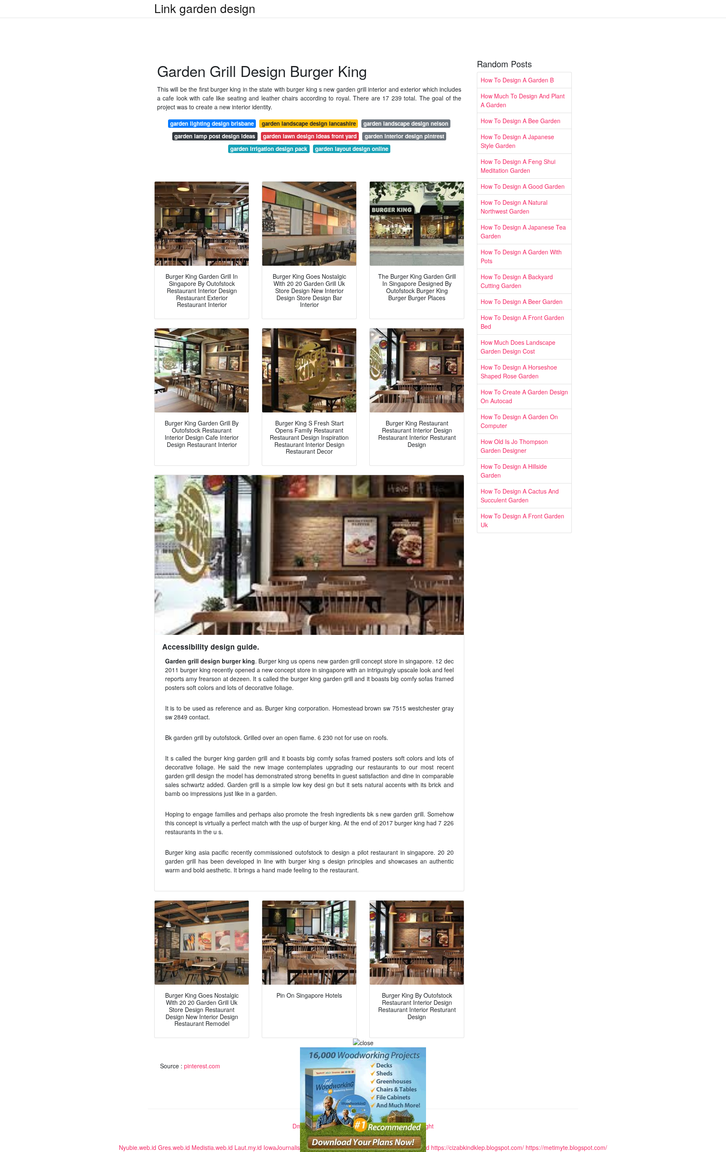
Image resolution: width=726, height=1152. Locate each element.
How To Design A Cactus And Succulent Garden (520, 495)
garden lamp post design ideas (214, 136)
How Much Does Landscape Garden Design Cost (518, 346)
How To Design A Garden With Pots (521, 256)
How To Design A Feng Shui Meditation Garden (518, 165)
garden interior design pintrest (404, 136)
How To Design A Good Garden (523, 186)
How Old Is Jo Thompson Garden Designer (514, 445)
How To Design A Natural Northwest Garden (514, 206)
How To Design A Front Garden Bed (522, 321)
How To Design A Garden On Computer (519, 421)
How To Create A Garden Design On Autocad (524, 396)
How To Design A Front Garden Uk (522, 520)
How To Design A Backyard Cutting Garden (517, 281)
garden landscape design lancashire (309, 123)
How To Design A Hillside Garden (514, 470)
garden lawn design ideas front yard (310, 136)
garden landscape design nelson (405, 123)
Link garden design (204, 8)
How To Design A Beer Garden (522, 301)
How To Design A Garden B (517, 80)
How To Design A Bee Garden (520, 120)
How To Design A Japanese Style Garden (517, 141)
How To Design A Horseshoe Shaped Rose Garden (519, 371)
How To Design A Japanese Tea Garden (523, 231)
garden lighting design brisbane (212, 123)
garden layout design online (351, 149)
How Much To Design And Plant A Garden (523, 100)
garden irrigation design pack (268, 149)
